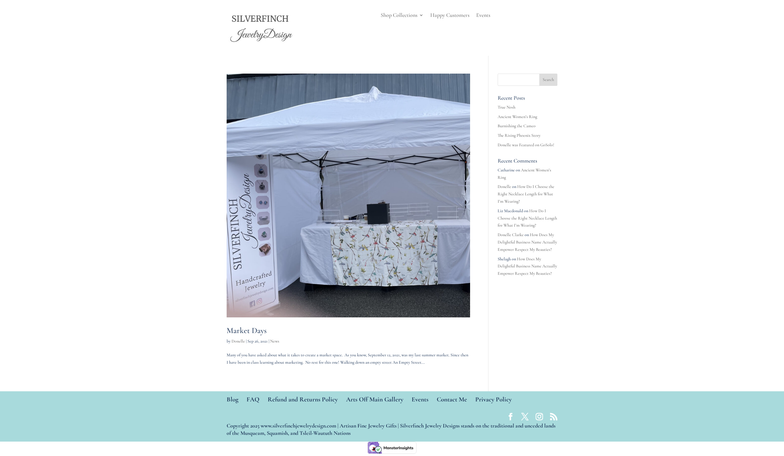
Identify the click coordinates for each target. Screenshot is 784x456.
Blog (232, 399)
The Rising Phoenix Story (519, 135)
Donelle (238, 341)
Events (483, 15)
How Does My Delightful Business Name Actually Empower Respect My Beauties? (527, 242)
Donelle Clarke (511, 234)
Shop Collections (399, 15)
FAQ (253, 399)
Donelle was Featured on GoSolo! (526, 145)
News (274, 341)
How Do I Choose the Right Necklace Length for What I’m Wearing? (526, 194)
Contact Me (452, 399)
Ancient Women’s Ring (517, 116)
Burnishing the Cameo (517, 125)
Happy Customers (449, 15)
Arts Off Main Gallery (374, 399)
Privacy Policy (493, 399)
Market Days (247, 330)
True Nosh (506, 107)
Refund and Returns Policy (303, 399)
